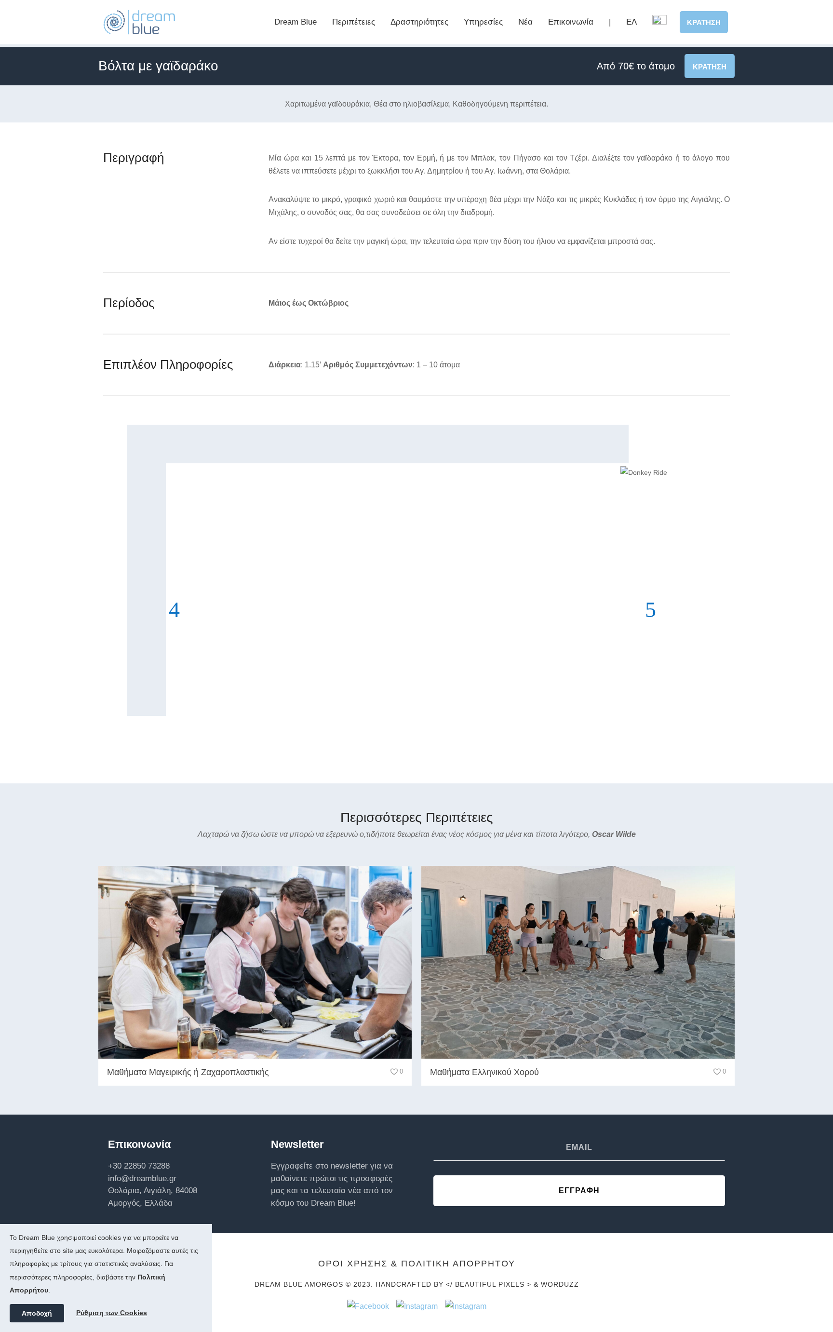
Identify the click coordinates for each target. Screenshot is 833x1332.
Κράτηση (704, 22)
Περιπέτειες (353, 22)
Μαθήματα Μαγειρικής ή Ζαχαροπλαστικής (188, 1072)
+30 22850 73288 (139, 1166)
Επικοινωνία (570, 22)
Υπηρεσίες (483, 22)
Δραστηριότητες (419, 22)
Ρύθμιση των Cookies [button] (111, 1313)
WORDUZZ (560, 1284)
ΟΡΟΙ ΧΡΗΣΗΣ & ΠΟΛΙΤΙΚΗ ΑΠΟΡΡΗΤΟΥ (416, 1263)
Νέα (525, 22)
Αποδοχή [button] (37, 1313)
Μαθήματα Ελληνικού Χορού (484, 1072)
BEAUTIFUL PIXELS (489, 1284)
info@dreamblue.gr (142, 1178)
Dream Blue (295, 22)
